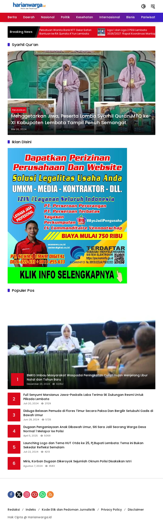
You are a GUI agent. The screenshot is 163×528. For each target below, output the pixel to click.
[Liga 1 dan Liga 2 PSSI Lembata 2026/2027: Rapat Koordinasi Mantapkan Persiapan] (89, 32)
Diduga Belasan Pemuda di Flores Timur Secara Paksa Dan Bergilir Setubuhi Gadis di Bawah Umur (88, 413)
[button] (143, 6)
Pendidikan (18, 110)
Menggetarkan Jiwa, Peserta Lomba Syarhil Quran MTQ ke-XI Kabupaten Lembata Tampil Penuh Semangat (81, 119)
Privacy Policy (111, 509)
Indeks (31, 509)
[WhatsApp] (42, 494)
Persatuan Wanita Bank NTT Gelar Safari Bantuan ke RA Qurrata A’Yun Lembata (53, 31)
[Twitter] (18, 494)
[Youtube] (34, 494)
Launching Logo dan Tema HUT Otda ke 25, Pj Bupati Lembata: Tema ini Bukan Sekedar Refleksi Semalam (83, 445)
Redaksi (14, 509)
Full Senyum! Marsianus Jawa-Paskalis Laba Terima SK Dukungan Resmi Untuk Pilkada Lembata (83, 397)
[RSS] (50, 494)
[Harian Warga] (29, 6)
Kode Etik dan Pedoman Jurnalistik (68, 509)
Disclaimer (136, 509)
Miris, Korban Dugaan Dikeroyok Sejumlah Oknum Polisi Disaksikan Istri (77, 461)
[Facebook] (11, 494)
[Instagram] (26, 494)
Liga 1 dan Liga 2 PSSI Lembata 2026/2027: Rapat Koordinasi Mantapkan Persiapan (121, 32)
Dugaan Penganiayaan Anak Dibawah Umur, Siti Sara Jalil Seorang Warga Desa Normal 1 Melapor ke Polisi (84, 429)
